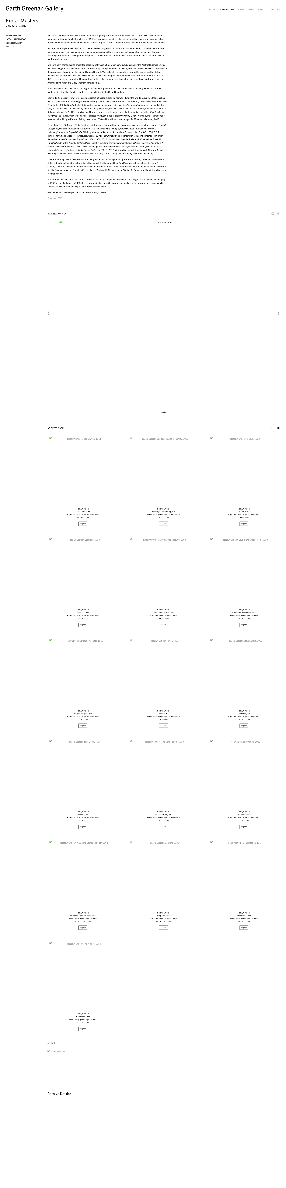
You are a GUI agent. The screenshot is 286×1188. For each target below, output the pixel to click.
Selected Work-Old (273, 428)
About (262, 9)
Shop (241, 9)
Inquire (163, 412)
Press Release (13, 35)
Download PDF (55, 198)
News (251, 9)
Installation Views (16, 39)
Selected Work (14, 42)
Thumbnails (278, 213)
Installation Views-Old (273, 213)
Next (278, 313)
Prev (49, 313)
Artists (212, 9)
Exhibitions (227, 9)
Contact (275, 9)
